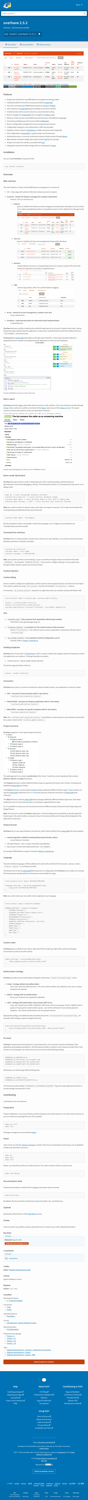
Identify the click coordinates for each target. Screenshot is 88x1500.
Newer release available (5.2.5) (17, 1243)
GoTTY (47, 139)
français (23, 1484)
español (17, 1484)
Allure (53, 105)
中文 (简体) (72, 1484)
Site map (44, 1461)
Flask (9, 1307)
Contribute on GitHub (71, 1394)
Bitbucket (45, 121)
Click (43, 142)
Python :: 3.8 (11, 1341)
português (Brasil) (39, 1484)
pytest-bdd (49, 102)
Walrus (64, 136)
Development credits (71, 1403)
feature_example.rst (46, 851)
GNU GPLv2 (32, 1214)
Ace (53, 99)
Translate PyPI (72, 1397)
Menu (78, 5)
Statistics (44, 1397)
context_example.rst (30, 640)
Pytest (9, 1309)
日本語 (30, 1484)
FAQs (15, 1403)
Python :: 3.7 (11, 1338)
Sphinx (35, 1187)
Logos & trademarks (44, 1400)
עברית (42, 1485)
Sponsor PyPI (72, 1400)
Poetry (33, 1132)
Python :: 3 (11, 1336)
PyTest (45, 105)
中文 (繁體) (81, 1484)
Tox (20, 1145)
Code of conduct (43, 1422)
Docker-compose (28, 1145)
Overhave (6, 84)
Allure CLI (63, 408)
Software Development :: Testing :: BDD (21, 1355)
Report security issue (44, 1419)
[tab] (10, 45)
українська (49, 1484)
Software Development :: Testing (18, 1352)
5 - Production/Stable (14, 1300)
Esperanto (49, 1485)
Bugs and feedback (73, 1392)
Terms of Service (43, 1416)
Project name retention (14, 1400)
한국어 (56, 1485)
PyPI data (8, 1236)
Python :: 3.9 (11, 1343)
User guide (14, 1397)
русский (36, 1485)
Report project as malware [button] (44, 1362)
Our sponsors (44, 1403)
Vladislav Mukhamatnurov (18, 1270)
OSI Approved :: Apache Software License (21, 1323)
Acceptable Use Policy (43, 1428)
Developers (11, 1316)
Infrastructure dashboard (43, 1394)
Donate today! (44, 1448)
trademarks (62, 1452)
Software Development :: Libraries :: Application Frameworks (29, 1350)
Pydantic (65, 84)
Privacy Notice (43, 1425)
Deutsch (64, 1484)
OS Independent (13, 1329)
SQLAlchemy (31, 130)
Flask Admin (56, 84)
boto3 (54, 145)
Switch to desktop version (44, 1471)
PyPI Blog (43, 1392)
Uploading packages (14, 1394)
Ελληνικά (57, 1484)
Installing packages (14, 1392)
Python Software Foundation (45, 1458)
